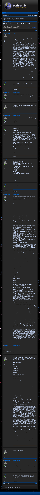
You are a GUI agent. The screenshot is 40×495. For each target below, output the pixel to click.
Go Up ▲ (35, 492)
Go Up (4, 483)
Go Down (4, 30)
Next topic (35, 27)
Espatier (6, 82)
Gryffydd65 (6, 104)
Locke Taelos (7, 33)
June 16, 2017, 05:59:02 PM (16, 184)
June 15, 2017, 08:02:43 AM (16, 126)
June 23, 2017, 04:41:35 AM (16, 194)
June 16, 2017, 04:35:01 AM (16, 159)
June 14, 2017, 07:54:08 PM (16, 115)
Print (36, 30)
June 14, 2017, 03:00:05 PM (16, 92)
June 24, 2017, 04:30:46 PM (16, 448)
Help (27, 492)
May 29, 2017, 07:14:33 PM (17, 33)
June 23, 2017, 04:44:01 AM (16, 345)
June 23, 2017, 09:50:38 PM (16, 355)
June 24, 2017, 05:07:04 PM (16, 460)
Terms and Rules (31, 492)
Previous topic (30, 27)
